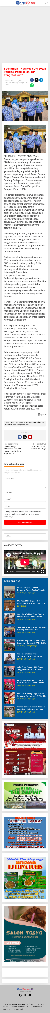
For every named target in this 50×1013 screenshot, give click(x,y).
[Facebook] (20, 437)
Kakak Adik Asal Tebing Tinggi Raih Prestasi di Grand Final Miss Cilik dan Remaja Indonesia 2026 (31, 681)
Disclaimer (37, 1007)
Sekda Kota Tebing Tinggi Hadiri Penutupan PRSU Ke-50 (31, 628)
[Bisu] (38, 571)
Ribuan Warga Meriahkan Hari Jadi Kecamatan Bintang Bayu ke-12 (12, 449)
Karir (4, 1009)
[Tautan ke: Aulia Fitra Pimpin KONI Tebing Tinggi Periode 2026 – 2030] (9, 671)
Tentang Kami (36, 1004)
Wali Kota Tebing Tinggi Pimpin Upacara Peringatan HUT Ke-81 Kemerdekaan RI (31, 694)
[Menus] (4, 3)
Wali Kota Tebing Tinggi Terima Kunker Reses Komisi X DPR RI (30, 615)
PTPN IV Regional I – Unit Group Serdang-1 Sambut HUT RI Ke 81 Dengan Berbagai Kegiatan (31, 641)
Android (19, 1009)
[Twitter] (25, 437)
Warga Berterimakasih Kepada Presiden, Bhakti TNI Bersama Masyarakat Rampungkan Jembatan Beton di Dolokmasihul (31, 708)
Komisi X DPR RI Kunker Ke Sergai (38, 446)
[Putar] (7, 571)
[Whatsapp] (32, 85)
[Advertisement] (25, 34)
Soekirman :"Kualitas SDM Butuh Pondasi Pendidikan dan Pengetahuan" (24, 423)
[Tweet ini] (37, 80)
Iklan (11, 1009)
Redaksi (5, 1007)
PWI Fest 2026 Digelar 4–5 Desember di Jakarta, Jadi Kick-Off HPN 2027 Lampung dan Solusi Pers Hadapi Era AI (31, 602)
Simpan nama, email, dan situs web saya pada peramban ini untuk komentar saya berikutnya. (22, 514)
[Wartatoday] (25, 3)
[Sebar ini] (32, 80)
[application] (25, 562)
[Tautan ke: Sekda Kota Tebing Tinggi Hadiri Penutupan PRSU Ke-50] (9, 631)
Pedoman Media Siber (21, 1007)
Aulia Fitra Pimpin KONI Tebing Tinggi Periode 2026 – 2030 (30, 668)
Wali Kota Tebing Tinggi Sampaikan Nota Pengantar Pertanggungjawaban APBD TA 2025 (30, 655)
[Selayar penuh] (42, 571)
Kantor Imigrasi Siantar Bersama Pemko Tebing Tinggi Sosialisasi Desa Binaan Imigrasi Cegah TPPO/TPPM (31, 589)
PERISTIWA (8, 83)
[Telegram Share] (41, 80)
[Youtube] (30, 437)
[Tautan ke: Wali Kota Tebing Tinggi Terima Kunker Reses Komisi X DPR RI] (9, 618)
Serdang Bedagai (18, 83)
